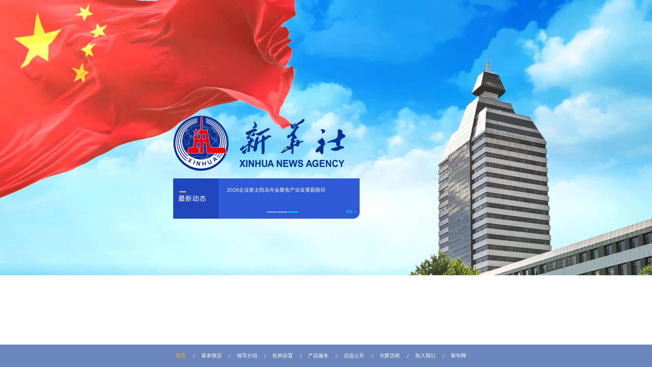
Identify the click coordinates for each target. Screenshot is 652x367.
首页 (181, 355)
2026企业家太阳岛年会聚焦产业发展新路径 (276, 190)
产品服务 (318, 355)
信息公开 (354, 355)
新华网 (458, 355)
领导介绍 (247, 355)
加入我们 (425, 355)
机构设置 (283, 355)
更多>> (351, 211)
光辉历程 (389, 355)
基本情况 (211, 355)
